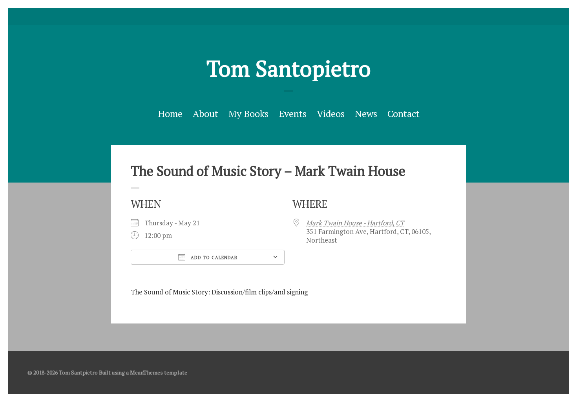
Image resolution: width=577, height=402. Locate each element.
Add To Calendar (213, 257)
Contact (403, 113)
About (205, 113)
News (366, 113)
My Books (248, 113)
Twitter (276, 16)
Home (170, 113)
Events (293, 113)
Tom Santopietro (288, 68)
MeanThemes (146, 372)
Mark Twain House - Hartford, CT (355, 222)
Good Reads (300, 16)
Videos (331, 113)
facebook (288, 16)
